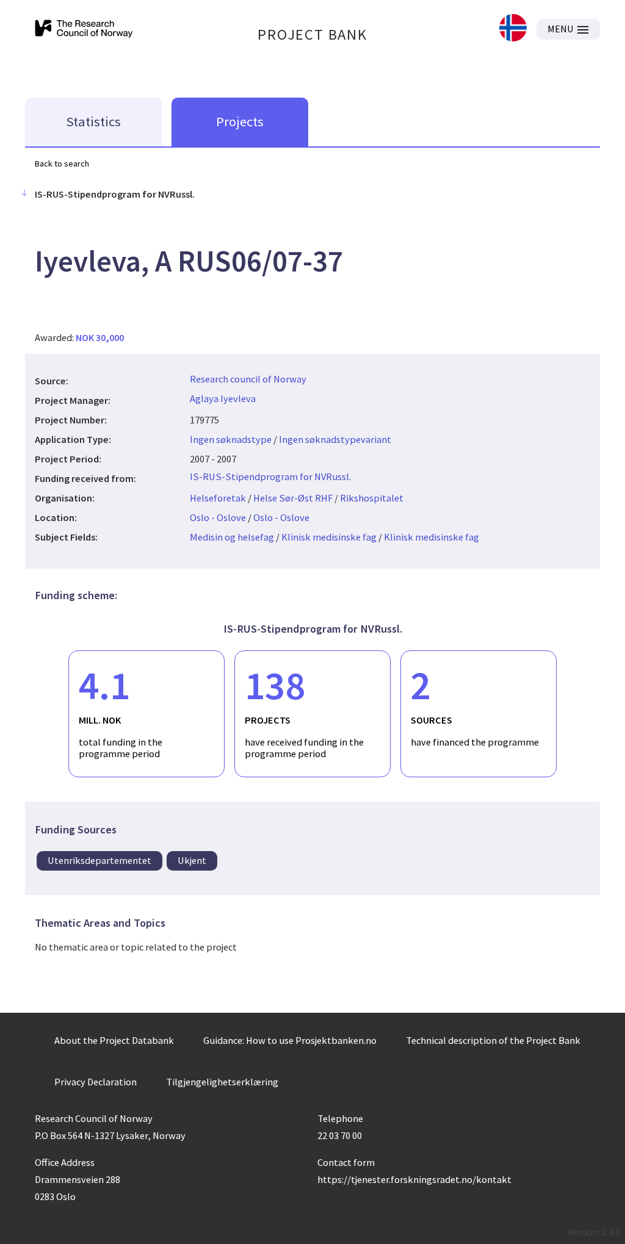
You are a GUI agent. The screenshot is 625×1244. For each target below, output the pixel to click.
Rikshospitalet (371, 498)
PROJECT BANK (312, 34)
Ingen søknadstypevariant (335, 439)
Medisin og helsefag (232, 537)
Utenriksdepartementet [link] (99, 860)
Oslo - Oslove (218, 517)
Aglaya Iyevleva (223, 398)
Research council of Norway (248, 379)
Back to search (62, 163)
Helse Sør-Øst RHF (293, 498)
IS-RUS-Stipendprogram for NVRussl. (270, 476)
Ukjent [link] (192, 860)
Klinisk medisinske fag (329, 537)
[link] (513, 29)
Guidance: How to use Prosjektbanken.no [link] (290, 1040)
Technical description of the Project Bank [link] (493, 1040)
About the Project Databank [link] (114, 1040)
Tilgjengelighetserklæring (222, 1082)
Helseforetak (218, 498)
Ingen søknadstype (231, 439)
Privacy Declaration (95, 1082)
